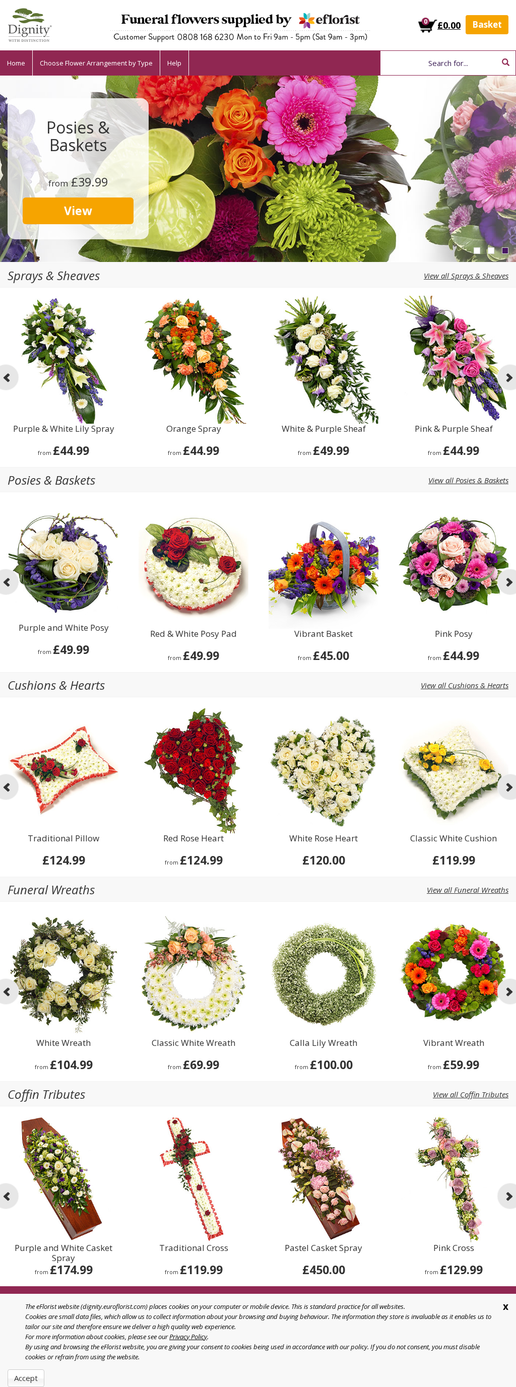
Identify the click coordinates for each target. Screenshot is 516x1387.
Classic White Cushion (453, 838)
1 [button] (477, 250)
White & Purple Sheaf (324, 429)
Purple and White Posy (64, 628)
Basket (487, 24)
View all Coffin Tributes (470, 1094)
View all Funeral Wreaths (467, 890)
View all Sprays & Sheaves (466, 276)
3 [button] (505, 250)
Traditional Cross (193, 1248)
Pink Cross (453, 1248)
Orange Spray (193, 429)
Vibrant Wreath (453, 1043)
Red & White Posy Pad (193, 634)
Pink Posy (454, 634)
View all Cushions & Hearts (464, 685)
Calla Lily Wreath (323, 1043)
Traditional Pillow (63, 838)
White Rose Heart (323, 838)
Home (16, 63)
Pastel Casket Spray (323, 1248)
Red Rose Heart (193, 838)
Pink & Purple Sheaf (454, 429)
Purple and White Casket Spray (63, 1253)
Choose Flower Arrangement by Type (96, 63)
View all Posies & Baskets (468, 480)
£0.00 (449, 25)
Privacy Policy (188, 1336)
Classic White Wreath (193, 1043)
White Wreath (63, 1043)
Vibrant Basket (323, 634)
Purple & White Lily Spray (63, 429)
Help (174, 63)
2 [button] (491, 250)
